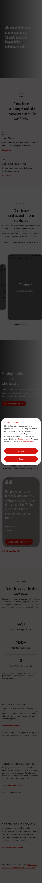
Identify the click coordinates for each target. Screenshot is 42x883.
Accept (21, 451)
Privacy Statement (27, 442)
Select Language (12, 422)
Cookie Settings (24, 439)
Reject (21, 459)
